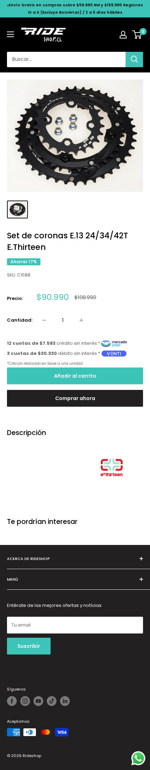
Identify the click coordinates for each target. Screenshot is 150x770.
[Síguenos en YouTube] (38, 701)
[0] (137, 34)
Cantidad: (19, 320)
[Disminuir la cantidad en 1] (44, 320)
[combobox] (66, 59)
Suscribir (28, 646)
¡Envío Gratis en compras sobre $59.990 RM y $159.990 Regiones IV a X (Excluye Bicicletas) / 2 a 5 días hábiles (75, 8)
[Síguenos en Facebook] (12, 701)
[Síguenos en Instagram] (25, 701)
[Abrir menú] (10, 34)
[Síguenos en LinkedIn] (65, 701)
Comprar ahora (75, 398)
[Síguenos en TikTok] (52, 701)
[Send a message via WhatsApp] (138, 758)
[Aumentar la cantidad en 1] (81, 320)
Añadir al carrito (75, 375)
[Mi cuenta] (123, 34)
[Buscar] (134, 59)
